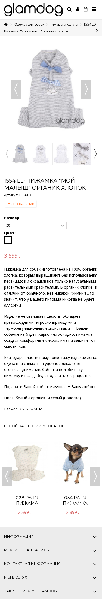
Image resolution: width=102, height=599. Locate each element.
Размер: (12, 218)
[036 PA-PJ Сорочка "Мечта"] (78, 444)
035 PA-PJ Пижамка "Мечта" (30, 466)
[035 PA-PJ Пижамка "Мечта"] (30, 444)
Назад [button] (16, 89)
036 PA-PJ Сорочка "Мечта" (78, 466)
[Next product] (97, 30)
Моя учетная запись (26, 550)
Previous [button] (7, 154)
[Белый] (8, 240)
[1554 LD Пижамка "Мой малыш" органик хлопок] (20, 154)
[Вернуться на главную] (5, 24)
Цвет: (10, 233)
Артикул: (11, 195)
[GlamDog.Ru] (33, 9)
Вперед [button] (86, 89)
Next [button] (95, 154)
